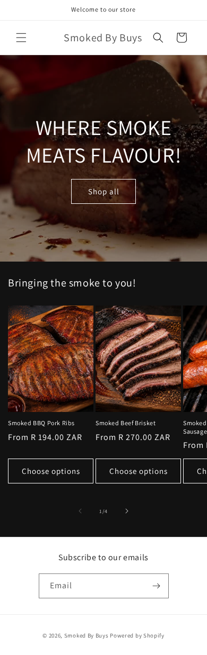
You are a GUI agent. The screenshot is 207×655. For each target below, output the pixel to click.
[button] (21, 37)
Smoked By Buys (86, 635)
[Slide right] (127, 511)
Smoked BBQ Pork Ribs (41, 423)
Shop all (103, 191)
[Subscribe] (156, 585)
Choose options (51, 471)
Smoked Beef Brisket (126, 423)
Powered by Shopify (137, 635)
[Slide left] (80, 511)
